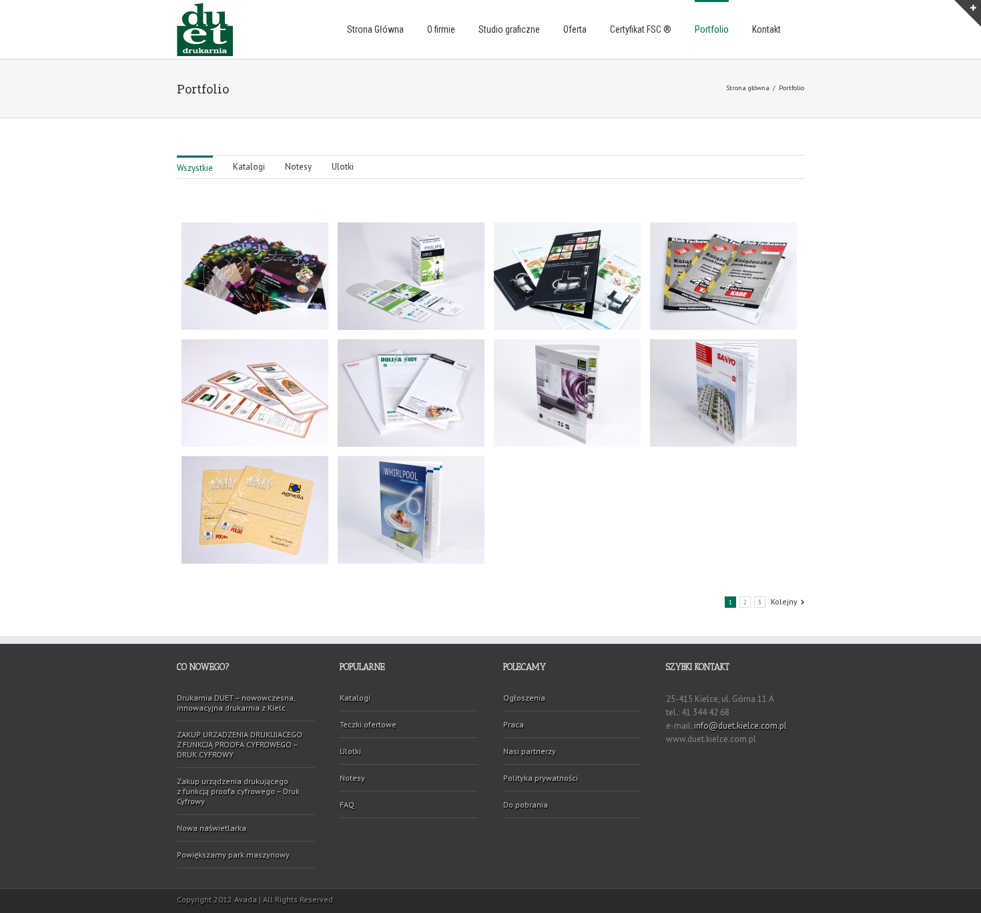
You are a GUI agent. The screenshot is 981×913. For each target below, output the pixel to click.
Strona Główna (375, 29)
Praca (513, 724)
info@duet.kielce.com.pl (740, 725)
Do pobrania (525, 804)
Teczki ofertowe (368, 724)
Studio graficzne (509, 29)
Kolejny (784, 601)
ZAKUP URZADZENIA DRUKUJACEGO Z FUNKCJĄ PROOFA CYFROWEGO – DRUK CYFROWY (239, 744)
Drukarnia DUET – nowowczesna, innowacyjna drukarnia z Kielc (236, 703)
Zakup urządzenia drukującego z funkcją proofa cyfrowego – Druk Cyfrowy (238, 791)
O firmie (441, 29)
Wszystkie (195, 168)
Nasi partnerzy (529, 751)
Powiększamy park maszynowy (233, 855)
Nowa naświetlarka (211, 828)
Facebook (801, 898)
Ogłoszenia (524, 698)
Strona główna (747, 87)
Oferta (575, 29)
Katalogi (249, 166)
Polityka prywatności (540, 778)
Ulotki (343, 166)
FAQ (347, 804)
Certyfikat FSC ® (640, 29)
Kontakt (766, 29)
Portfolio (712, 29)
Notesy (298, 166)
